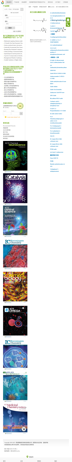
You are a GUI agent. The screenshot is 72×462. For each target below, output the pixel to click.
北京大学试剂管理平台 (10, 91)
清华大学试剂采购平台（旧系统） (13, 93)
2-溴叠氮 (52, 34)
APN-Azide (53, 95)
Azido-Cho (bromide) (56, 89)
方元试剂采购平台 (9, 76)
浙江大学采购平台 (9, 89)
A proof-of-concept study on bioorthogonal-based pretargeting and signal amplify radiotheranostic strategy (14, 54)
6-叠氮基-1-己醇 (54, 57)
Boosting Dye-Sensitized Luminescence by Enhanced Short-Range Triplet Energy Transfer (14, 48)
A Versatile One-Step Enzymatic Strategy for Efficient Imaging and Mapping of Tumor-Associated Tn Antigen (14, 42)
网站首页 (9, 2)
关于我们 (57, 2)
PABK (51, 161)
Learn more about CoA (13, 117)
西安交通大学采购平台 (10, 80)
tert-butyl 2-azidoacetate (56, 152)
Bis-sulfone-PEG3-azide (56, 98)
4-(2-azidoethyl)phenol (56, 45)
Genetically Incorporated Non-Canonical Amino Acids (14, 46)
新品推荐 (24, 2)
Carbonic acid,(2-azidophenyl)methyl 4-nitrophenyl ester (56, 103)
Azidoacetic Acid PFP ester (57, 92)
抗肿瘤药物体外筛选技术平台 (37, 2)
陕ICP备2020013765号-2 (10, 449)
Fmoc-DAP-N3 (54, 158)
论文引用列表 (6, 130)
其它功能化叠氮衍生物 (38, 12)
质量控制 (5, 128)
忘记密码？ (19, 31)
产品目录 (16, 2)
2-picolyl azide (54, 31)
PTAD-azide (53, 149)
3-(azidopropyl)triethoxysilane (58, 37)
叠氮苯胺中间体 (54, 155)
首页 (30, 6)
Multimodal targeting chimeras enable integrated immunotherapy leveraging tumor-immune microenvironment (14, 40)
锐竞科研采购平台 (9, 78)
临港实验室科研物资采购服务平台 (13, 95)
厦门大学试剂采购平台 (10, 86)
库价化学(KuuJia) (15, 451)
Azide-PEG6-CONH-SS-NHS (58, 73)
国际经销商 (6, 134)
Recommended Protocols (9, 126)
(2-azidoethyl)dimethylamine (58, 13)
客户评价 (5, 132)
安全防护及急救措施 (8, 136)
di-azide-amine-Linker (56, 113)
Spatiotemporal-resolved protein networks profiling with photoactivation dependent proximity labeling (14, 52)
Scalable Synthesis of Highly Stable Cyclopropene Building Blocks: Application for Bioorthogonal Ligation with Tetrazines (14, 58)
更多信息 (50, 2)
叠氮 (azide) (51, 6)
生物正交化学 (43, 6)
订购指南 (65, 2)
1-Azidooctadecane (55, 23)
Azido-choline (53, 86)
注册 (14, 31)
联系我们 (5, 138)
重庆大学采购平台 (9, 82)
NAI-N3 (52, 136)
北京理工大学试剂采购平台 (11, 84)
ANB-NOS (53, 70)
